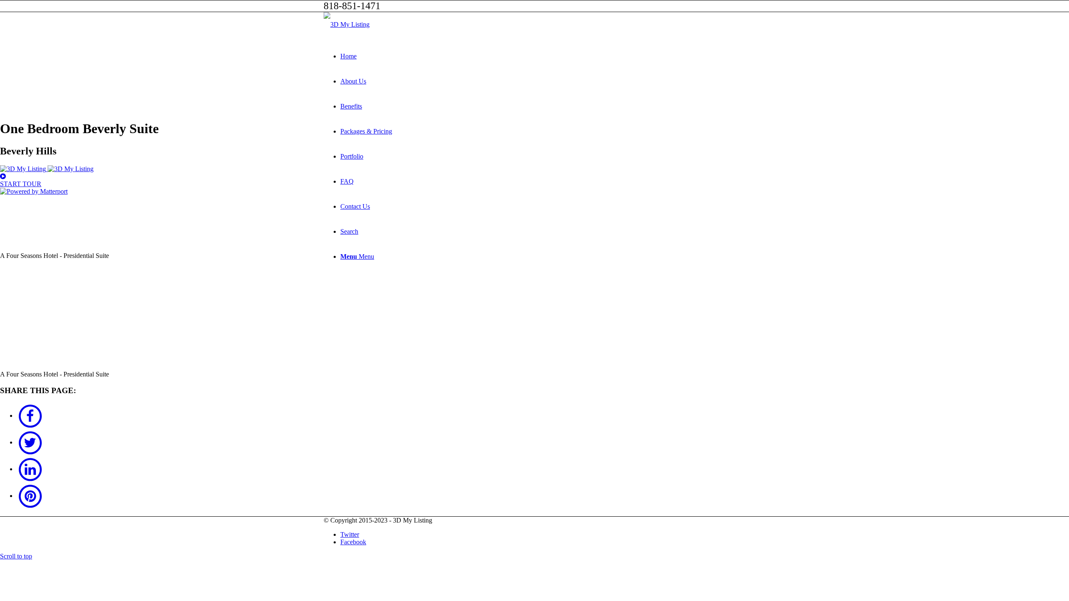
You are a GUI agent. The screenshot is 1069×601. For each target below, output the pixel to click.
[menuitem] (542, 56)
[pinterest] (30, 495)
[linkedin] (30, 468)
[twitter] (30, 442)
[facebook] (30, 415)
